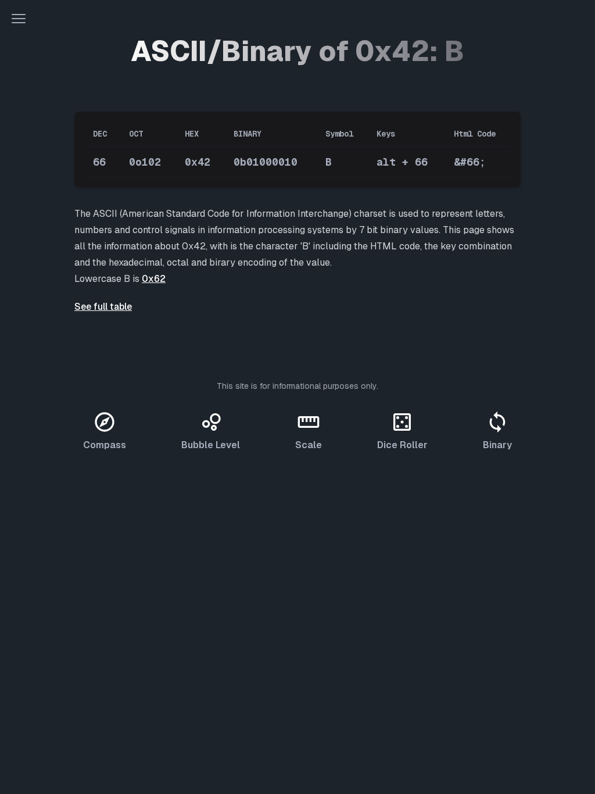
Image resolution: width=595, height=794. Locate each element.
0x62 (154, 279)
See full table (103, 307)
